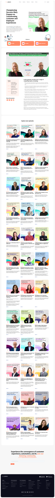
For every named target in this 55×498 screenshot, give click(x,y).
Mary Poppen (13, 27)
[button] (20, 2)
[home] (8, 2)
